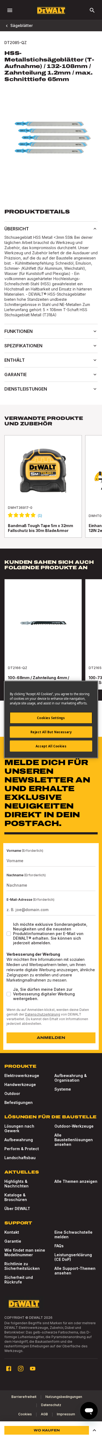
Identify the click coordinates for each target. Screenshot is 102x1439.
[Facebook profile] (8, 1368)
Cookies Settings (51, 718)
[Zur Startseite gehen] (51, 10)
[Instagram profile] (20, 1368)
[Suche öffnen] (92, 10)
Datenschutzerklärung (42, 1014)
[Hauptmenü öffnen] (9, 10)
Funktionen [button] (18, 331)
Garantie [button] (15, 374)
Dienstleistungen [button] (25, 389)
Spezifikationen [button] (23, 345)
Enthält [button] (14, 360)
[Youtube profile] (32, 1368)
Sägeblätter (21, 25)
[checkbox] (9, 934)
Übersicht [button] (16, 228)
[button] (94, 1430)
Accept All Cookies (51, 746)
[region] (51, 492)
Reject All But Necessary (51, 732)
